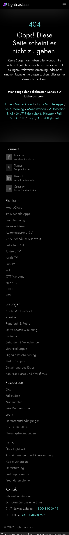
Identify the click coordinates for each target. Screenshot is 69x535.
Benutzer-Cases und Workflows (26, 374)
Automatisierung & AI (20, 232)
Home (7, 104)
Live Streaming (13, 109)
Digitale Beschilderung (21, 355)
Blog (31, 118)
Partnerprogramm (17, 474)
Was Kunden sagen (18, 408)
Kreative (11, 317)
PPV (8, 295)
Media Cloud (24, 104)
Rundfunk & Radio (18, 323)
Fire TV (10, 264)
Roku (9, 270)
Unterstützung (15, 468)
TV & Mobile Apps (50, 104)
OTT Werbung (15, 276)
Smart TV (11, 283)
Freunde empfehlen (18, 480)
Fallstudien (13, 396)
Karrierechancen (17, 461)
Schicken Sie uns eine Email (24, 502)
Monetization (36, 109)
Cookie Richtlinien (18, 427)
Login (9, 414)
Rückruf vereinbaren (19, 496)
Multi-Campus (15, 361)
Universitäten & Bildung (21, 330)
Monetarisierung (16, 226)
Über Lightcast (15, 449)
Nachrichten (14, 402)
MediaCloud (14, 207)
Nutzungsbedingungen (21, 433)
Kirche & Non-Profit (19, 311)
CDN (9, 289)
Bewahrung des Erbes (20, 367)
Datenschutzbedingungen (23, 421)
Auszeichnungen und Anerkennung (29, 455)
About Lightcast (48, 118)
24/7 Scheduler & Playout (35, 113)
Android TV (13, 251)
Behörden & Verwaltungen (23, 342)
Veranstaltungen (16, 348)
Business (11, 336)
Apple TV (12, 257)
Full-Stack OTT (16, 245)
